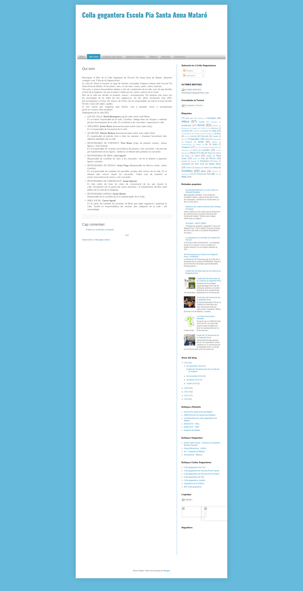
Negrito (209, 156)
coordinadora (186, 133)
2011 (186, 395)
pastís (195, 158)
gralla (201, 141)
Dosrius (197, 133)
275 (183, 118)
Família (215, 136)
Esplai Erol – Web (191, 427)
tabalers (215, 171)
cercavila (185, 131)
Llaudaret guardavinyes (210, 147)
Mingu (210, 153)
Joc (197, 147)
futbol (207, 139)
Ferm (183, 139)
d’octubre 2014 (193, 380)
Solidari (206, 168)
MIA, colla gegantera (193, 487)
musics (187, 156)
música (218, 153)
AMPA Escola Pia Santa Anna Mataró (199, 415)
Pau (203, 158)
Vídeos (153, 56)
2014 (186, 363)
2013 (186, 388)
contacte (95, 109)
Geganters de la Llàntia (194, 483)
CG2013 (196, 131)
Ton (192, 174)
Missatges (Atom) (102, 240)
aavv (191, 118)
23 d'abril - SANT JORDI (195, 223)
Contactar (180, 56)
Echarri (218, 133)
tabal (203, 171)
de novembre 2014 (195, 376)
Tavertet (184, 174)
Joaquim (185, 147)
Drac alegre (207, 133)
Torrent (200, 174)
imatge (198, 144)
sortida (215, 167)
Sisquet (197, 168)
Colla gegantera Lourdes (194, 480)
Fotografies (193, 139)
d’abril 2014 (192, 383)
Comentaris (190, 76)
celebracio (214, 128)
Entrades (189, 71)
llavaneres (185, 150)
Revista (166, 56)
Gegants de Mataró (192, 430)
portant (184, 161)
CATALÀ (204, 128)
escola (193, 136)
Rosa (216, 161)
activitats (200, 118)
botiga (194, 128)
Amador (202, 122)
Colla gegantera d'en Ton (194, 467)
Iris (206, 144)
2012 (186, 392)
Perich (212, 158)
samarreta (185, 164)
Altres (185, 121)
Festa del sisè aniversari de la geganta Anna (208, 298)
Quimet (193, 161)
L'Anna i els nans (112, 56)
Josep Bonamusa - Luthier (195, 448)
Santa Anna (215, 164)
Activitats (211, 118)
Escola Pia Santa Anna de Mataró (198, 412)
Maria (193, 152)
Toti (208, 174)
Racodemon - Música (193, 455)
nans (197, 155)
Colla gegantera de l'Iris (194, 477)
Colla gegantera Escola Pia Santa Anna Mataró (144, 15)
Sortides (187, 170)
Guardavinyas (186, 144)
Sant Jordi (199, 164)
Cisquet (205, 131)
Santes (189, 168)
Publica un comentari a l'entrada (100, 230)
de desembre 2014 (195, 366)
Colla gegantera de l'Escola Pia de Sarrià (201, 471)
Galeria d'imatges (135, 56)
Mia (202, 153)
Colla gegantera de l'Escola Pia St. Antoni (201, 474)
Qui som (93, 56)
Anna (201, 125)
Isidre (215, 144)
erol (186, 136)
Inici (127, 235)
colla (213, 130)
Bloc (82, 56)
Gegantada (217, 139)
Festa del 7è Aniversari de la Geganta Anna (208, 336)
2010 (186, 399)
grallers (214, 142)
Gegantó (188, 142)
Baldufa (215, 125)
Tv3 (217, 174)
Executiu (205, 136)
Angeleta (214, 122)
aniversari (186, 125)
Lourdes (206, 150)
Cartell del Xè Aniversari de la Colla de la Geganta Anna (209, 279)
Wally (184, 176)
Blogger (166, 571)
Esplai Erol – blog (191, 424)
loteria (195, 150)
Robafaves (204, 161)
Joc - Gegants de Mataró (194, 451)
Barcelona (185, 128)
